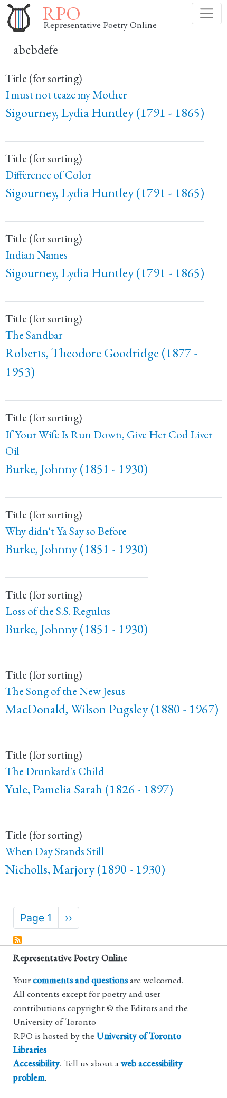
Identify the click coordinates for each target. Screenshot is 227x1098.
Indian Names (36, 255)
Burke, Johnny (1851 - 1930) (76, 468)
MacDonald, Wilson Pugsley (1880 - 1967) (112, 709)
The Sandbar (33, 335)
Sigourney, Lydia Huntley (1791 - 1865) (104, 112)
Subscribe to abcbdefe (18, 940)
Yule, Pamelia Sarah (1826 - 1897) (89, 789)
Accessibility (36, 1063)
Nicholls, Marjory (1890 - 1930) (85, 869)
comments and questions (80, 980)
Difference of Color (48, 175)
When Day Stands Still (55, 851)
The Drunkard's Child (54, 771)
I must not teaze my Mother (66, 94)
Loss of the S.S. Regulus (57, 611)
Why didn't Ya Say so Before (66, 531)
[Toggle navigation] (207, 13)
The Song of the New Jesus (65, 691)
